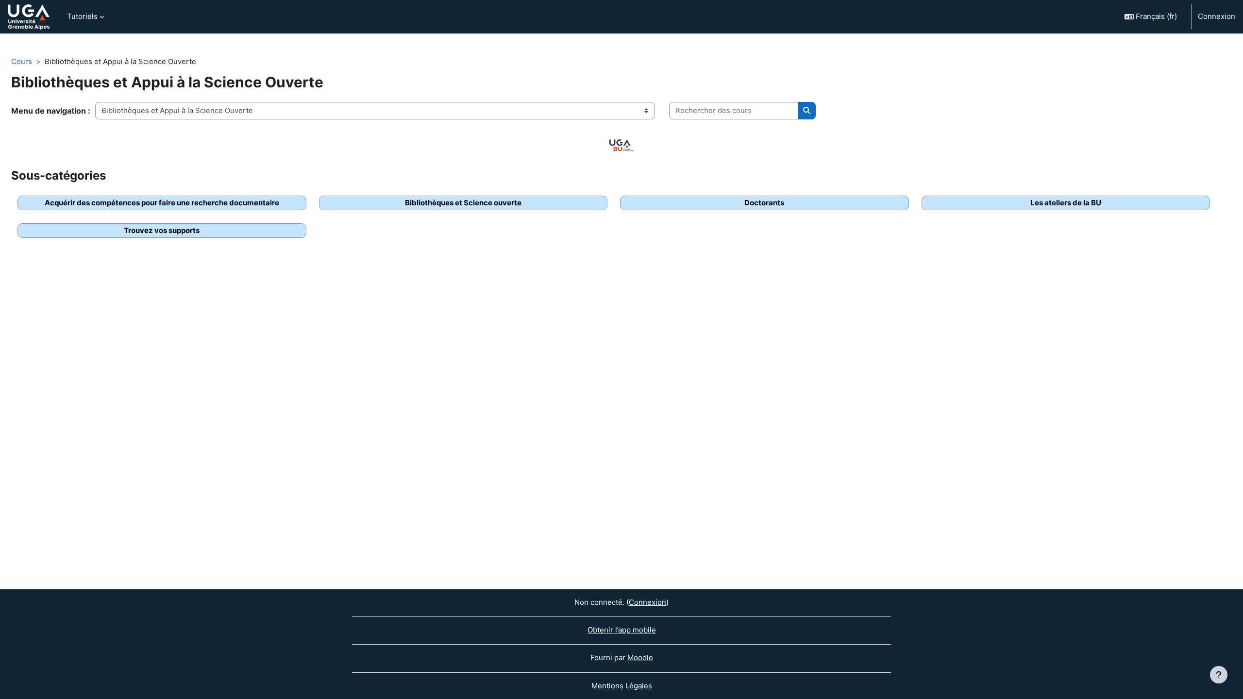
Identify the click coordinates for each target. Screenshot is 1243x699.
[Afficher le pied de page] (1218, 674)
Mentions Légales (621, 685)
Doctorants (764, 202)
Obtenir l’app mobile (622, 629)
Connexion (1216, 16)
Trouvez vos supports (162, 230)
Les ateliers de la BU (1065, 202)
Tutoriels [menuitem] (82, 16)
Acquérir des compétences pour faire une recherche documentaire (162, 202)
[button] (1154, 16)
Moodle (640, 657)
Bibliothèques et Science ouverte (463, 202)
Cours (21, 61)
